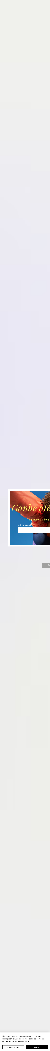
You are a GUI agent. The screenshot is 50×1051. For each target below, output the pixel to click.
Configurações (13, 1047)
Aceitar (37, 1047)
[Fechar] (47, 1036)
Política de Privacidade (20, 1041)
